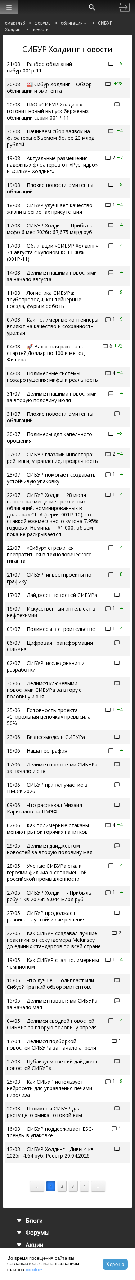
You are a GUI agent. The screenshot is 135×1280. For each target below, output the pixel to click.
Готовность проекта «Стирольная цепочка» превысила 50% (49, 717)
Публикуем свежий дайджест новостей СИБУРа (52, 1064)
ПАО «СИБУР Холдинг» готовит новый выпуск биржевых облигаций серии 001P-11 (48, 111)
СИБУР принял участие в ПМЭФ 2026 (47, 788)
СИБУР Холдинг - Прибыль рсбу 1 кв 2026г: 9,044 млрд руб (49, 896)
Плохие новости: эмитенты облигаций (50, 188)
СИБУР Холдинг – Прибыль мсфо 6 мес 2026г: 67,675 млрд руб (50, 228)
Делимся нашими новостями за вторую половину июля (52, 396)
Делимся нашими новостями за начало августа (52, 276)
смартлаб (15, 23)
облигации (72, 23)
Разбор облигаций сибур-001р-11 (39, 67)
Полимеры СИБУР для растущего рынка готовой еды (44, 1111)
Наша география (47, 750)
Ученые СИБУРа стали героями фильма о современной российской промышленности (47, 872)
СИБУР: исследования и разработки (46, 666)
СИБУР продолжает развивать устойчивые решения (46, 916)
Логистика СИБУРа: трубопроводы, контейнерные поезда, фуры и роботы (44, 299)
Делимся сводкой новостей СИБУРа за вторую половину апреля (52, 1024)
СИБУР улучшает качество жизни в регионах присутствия (50, 208)
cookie (34, 1269)
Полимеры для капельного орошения (49, 437)
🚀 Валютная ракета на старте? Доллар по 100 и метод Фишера (46, 353)
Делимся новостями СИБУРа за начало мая (52, 1004)
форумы (43, 23)
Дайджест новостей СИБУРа (62, 594)
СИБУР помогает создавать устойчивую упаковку (51, 478)
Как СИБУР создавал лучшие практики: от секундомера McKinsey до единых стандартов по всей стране (54, 940)
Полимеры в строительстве (61, 629)
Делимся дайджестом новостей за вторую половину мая (50, 849)
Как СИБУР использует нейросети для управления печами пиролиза (49, 1088)
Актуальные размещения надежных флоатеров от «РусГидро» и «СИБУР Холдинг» (52, 165)
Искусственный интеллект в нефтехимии (51, 612)
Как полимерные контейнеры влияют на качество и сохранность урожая (52, 326)
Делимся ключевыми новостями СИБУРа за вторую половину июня (44, 690)
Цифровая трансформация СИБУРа (50, 646)
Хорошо (115, 1264)
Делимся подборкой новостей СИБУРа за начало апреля (51, 1044)
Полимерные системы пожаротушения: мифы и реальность (52, 376)
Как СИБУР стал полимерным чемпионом (53, 963)
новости (40, 29)
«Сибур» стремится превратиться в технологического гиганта (49, 554)
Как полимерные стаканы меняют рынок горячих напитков (48, 828)
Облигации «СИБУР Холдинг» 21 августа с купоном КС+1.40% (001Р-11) (52, 252)
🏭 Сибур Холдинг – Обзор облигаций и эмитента (49, 87)
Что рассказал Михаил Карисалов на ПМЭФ (44, 808)
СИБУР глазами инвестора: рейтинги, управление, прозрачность (52, 457)
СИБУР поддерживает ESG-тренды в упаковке (50, 1132)
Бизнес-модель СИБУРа (56, 736)
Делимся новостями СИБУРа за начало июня (52, 767)
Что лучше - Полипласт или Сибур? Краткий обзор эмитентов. (50, 983)
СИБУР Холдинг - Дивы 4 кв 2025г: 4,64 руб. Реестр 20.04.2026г (50, 1152)
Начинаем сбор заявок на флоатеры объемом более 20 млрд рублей (50, 138)
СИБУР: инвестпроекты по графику (49, 578)
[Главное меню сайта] (9, 7)
